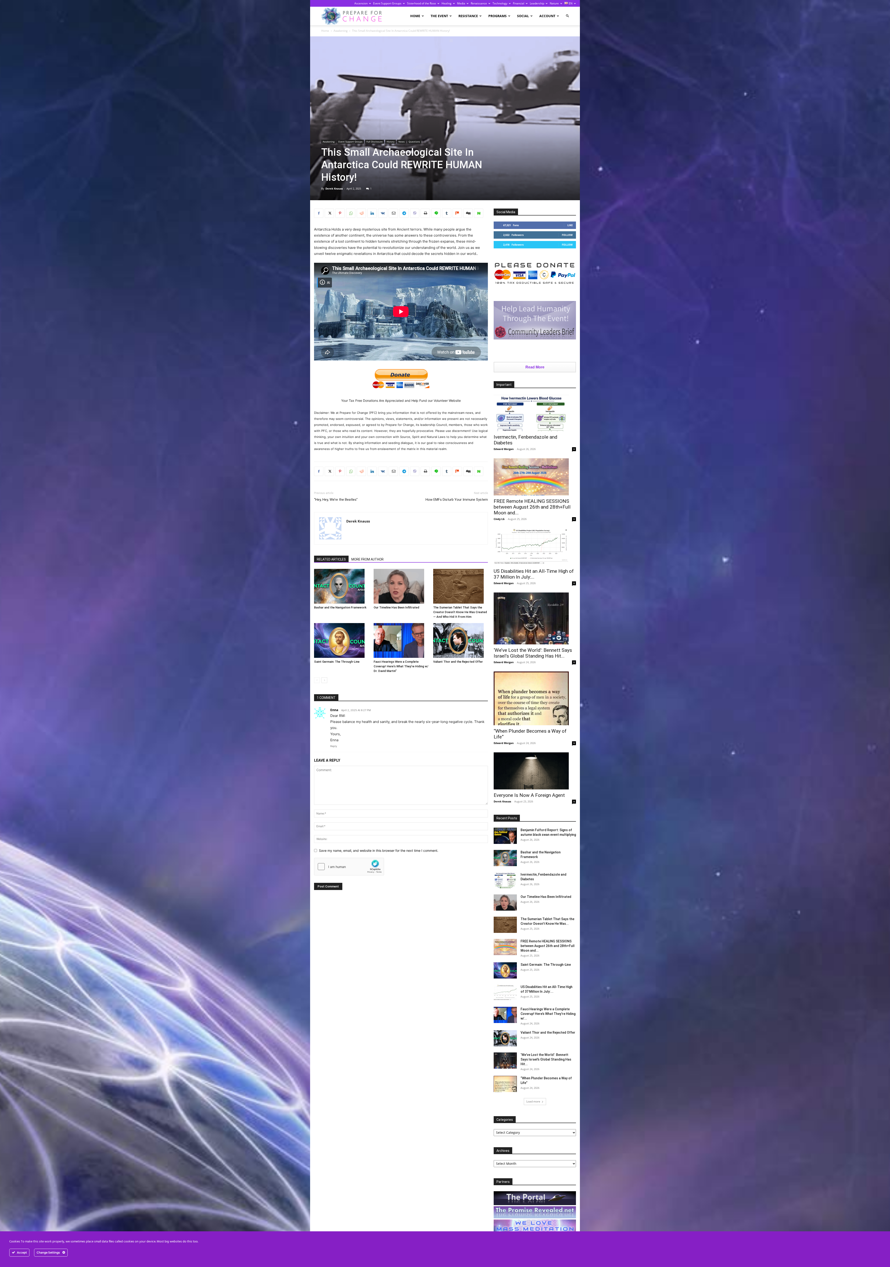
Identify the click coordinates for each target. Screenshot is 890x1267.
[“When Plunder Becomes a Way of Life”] (535, 698)
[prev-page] (317, 680)
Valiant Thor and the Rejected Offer (458, 661)
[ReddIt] (361, 213)
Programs (497, 16)
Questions (414, 141)
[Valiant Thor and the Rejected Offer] (460, 640)
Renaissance (479, 3)
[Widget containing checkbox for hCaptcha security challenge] (349, 866)
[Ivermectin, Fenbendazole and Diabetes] (535, 412)
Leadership (537, 3)
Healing (446, 3)
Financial (518, 3)
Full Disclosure (374, 141)
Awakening (341, 31)
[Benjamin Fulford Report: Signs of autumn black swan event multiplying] (505, 836)
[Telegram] (404, 213)
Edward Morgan (504, 449)
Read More (534, 367)
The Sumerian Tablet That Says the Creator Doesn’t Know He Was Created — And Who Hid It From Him (460, 612)
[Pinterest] (340, 213)
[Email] (393, 213)
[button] (567, 16)
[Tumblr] (446, 213)
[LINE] (436, 213)
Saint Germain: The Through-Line (336, 661)
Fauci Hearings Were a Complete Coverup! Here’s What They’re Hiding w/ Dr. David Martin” (401, 666)
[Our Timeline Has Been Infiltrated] (401, 586)
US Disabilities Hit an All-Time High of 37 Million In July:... (534, 574)
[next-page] (324, 680)
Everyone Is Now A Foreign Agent (529, 795)
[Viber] (414, 213)
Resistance (468, 16)
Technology (500, 3)
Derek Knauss (334, 188)
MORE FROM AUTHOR (367, 559)
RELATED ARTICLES (331, 559)
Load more (533, 1101)
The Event (439, 16)
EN (570, 3)
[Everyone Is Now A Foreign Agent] (535, 770)
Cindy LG (499, 519)
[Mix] (457, 213)
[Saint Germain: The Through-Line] (341, 640)
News (401, 141)
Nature (554, 3)
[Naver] (478, 213)
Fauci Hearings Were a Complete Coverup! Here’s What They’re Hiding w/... (548, 1013)
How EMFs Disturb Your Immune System (457, 499)
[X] (329, 213)
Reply (333, 746)
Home (415, 16)
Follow (567, 235)
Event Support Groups (387, 3)
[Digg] (468, 213)
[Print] (425, 213)
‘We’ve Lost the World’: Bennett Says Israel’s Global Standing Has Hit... (533, 653)
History (390, 141)
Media (461, 3)
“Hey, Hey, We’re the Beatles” (336, 499)
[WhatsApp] (350, 213)
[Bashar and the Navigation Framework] (341, 586)
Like (570, 225)
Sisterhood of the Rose (421, 3)
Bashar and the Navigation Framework (340, 607)
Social (523, 16)
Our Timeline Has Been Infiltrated (396, 607)
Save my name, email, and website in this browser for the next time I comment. (378, 850)
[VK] (382, 213)
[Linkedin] (372, 213)
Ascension (361, 3)
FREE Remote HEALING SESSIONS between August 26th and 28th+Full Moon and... (532, 507)
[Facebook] (318, 213)
